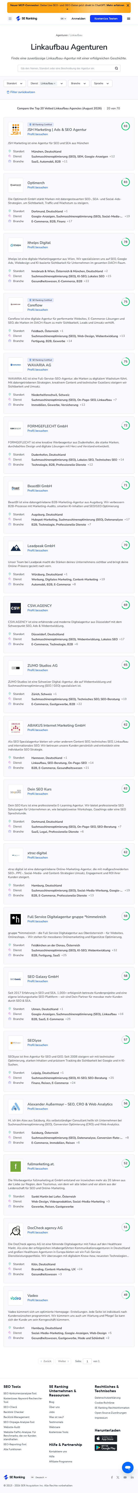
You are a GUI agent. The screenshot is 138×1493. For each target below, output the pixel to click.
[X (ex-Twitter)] (118, 1477)
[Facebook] (112, 1477)
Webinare (54, 1427)
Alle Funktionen (12, 1449)
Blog (51, 1402)
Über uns (54, 1407)
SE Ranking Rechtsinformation (112, 1407)
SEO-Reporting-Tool (15, 1444)
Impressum (101, 1418)
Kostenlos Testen (106, 18)
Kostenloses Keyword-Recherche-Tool (23, 1400)
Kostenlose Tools (58, 1432)
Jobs (52, 1412)
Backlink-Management (16, 1417)
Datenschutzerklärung (108, 1397)
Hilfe (51, 1456)
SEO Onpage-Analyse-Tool (19, 1422)
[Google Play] (114, 1448)
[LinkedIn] (132, 1477)
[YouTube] (125, 1477)
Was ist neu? (56, 1417)
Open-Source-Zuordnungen (111, 1413)
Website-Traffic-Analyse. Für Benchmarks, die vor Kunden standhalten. (20, 1435)
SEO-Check (10, 1407)
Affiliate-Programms (60, 1461)
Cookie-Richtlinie (104, 1402)
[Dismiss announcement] (127, 5)
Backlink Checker (14, 1412)
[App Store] (114, 1439)
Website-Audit (12, 1427)
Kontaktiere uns (58, 1451)
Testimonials (56, 1422)
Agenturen (62, 35)
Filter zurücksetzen (22, 92)
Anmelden (79, 18)
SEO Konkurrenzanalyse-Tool (20, 1393)
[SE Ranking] (26, 18)
